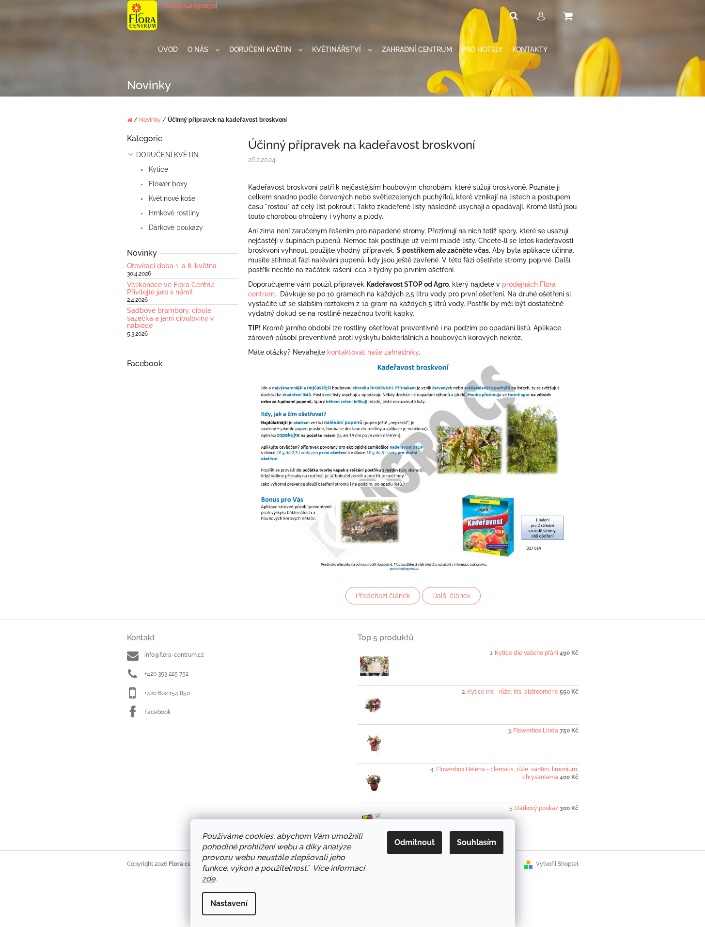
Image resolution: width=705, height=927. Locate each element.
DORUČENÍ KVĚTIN (167, 155)
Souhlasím (476, 842)
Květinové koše (171, 198)
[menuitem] (168, 50)
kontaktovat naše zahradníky (373, 352)
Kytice (157, 169)
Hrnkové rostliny (173, 213)
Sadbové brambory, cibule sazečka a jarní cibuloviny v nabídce (170, 318)
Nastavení (229, 903)
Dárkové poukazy (175, 227)
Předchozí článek (383, 596)
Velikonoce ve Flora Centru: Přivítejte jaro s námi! (170, 288)
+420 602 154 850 (167, 693)
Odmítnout (414, 842)
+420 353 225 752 (166, 673)
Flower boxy (167, 184)
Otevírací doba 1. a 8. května (172, 266)
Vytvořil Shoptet (557, 864)
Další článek (451, 596)
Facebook (157, 712)
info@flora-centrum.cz (174, 654)
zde (208, 878)
